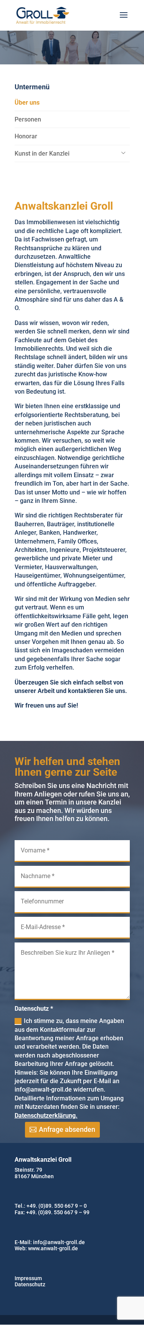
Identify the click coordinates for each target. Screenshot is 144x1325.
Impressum (28, 1278)
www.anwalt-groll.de (53, 1248)
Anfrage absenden (67, 1129)
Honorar (26, 136)
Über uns (27, 102)
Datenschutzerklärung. (46, 1115)
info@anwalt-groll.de (59, 1242)
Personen (28, 119)
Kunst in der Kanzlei (42, 153)
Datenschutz (30, 1284)
